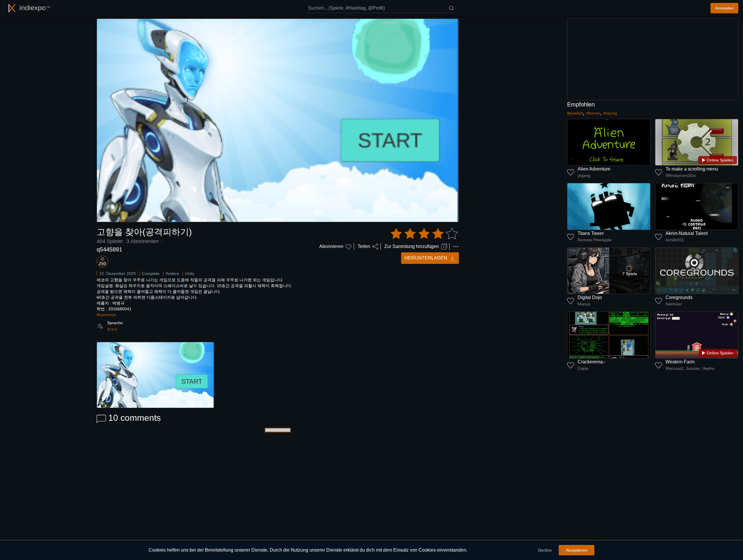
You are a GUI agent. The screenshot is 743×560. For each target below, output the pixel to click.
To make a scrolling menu (692, 168)
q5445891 (109, 249)
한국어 (112, 329)
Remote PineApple (595, 240)
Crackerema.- (591, 361)
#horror (593, 113)
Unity (189, 273)
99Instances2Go (681, 175)
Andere (172, 273)
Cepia (583, 368)
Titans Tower (591, 233)
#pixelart (575, 113)
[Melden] (456, 246)
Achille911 (675, 240)
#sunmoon (106, 314)
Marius (584, 304)
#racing (610, 113)
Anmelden (724, 8)
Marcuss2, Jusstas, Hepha (690, 368)
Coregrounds (679, 297)
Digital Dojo (590, 297)
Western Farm (680, 361)
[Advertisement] (652, 59)
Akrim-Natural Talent (687, 233)
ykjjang (584, 175)
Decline (545, 550)
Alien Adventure (594, 168)
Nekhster (674, 304)
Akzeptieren (576, 550)
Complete (151, 273)
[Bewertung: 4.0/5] (424, 234)
